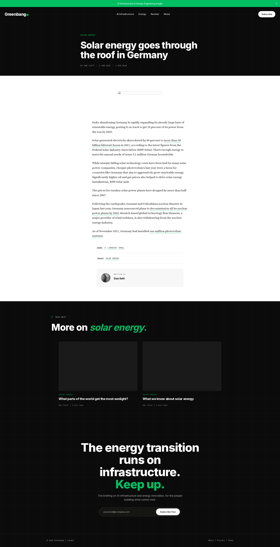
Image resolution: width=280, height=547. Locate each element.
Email (121, 248)
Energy (142, 14)
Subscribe (266, 14)
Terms (230, 540)
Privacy (221, 540)
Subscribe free (168, 512)
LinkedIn (112, 248)
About (167, 14)
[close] (276, 3)
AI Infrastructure (125, 14)
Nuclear (155, 14)
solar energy (88, 35)
